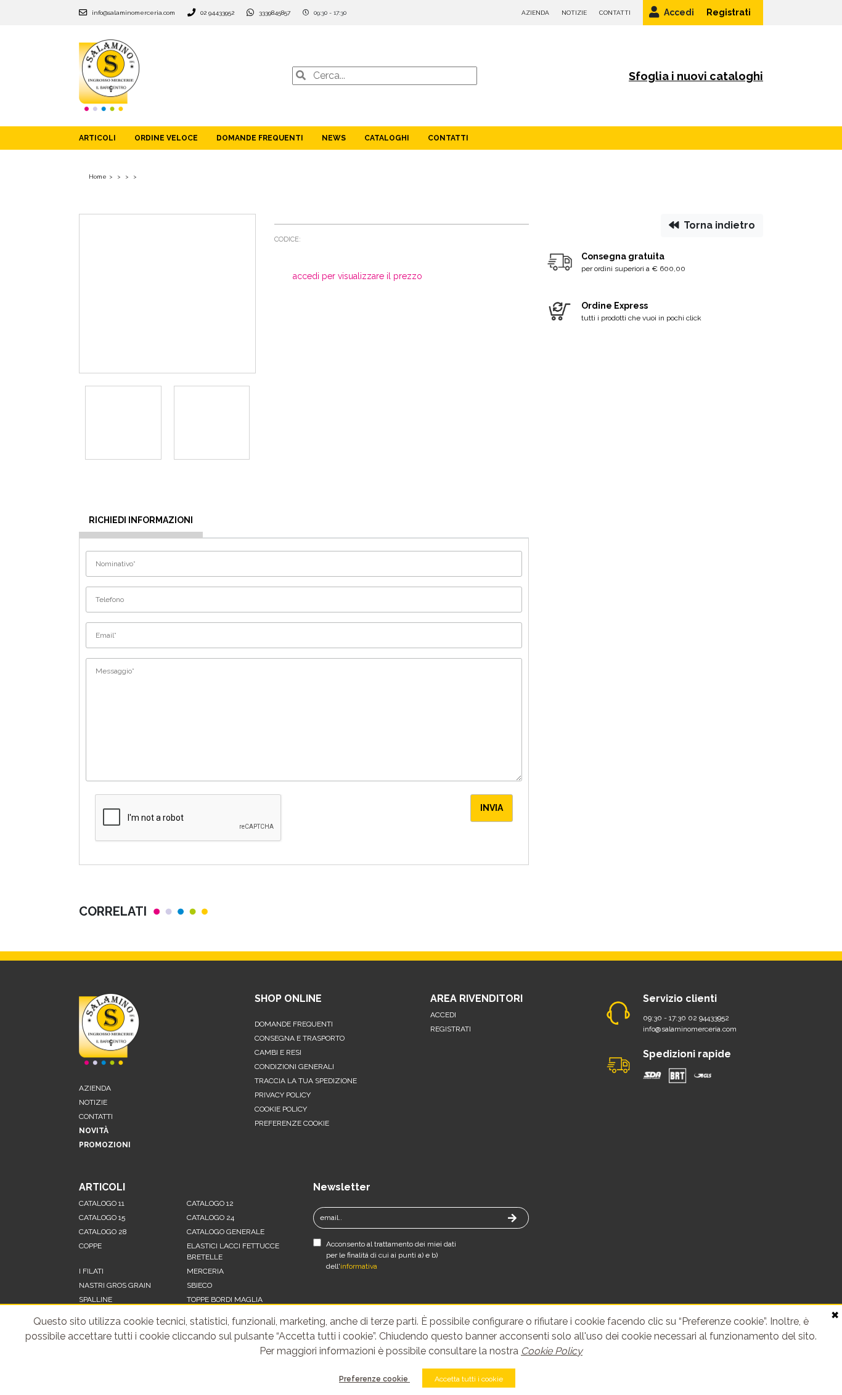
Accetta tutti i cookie (469, 1379)
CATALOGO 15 (102, 1217)
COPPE (90, 1246)
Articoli (97, 138)
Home (98, 176)
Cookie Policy (551, 1351)
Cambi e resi (278, 1052)
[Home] (110, 75)
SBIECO (199, 1285)
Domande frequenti (259, 138)
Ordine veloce (166, 138)
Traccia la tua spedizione (306, 1080)
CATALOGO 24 (210, 1217)
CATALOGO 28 (103, 1231)
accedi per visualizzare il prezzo (357, 276)
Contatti (615, 12)
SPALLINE (95, 1299)
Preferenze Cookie (292, 1123)
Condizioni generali (294, 1066)
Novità (93, 1130)
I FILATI (91, 1271)
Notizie (574, 12)
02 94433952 (217, 12)
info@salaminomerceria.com (133, 12)
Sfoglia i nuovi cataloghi (696, 76)
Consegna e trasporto (300, 1038)
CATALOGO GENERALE (225, 1231)
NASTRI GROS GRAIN (115, 1285)
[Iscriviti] (519, 1218)
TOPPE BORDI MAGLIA (225, 1299)
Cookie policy (281, 1109)
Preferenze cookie (374, 1379)
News (334, 138)
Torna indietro (718, 225)
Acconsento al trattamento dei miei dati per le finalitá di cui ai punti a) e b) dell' (391, 1255)
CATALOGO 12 (210, 1203)
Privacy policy (283, 1095)
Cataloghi (386, 138)
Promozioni (105, 1145)
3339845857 (274, 12)
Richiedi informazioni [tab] (141, 520)
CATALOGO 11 (102, 1203)
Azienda (535, 12)
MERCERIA (205, 1271)
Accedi (679, 12)
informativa (358, 1266)
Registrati (728, 12)
